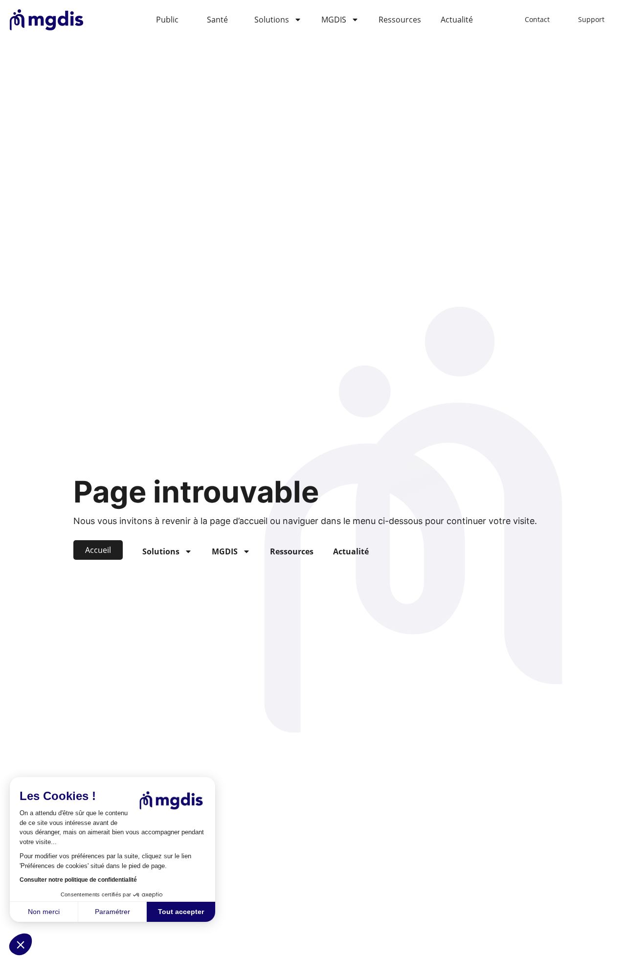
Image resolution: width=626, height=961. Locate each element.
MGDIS (333, 19)
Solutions (271, 19)
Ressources (400, 19)
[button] (20, 944)
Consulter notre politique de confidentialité (78, 879)
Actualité (457, 19)
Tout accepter (181, 911)
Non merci (44, 911)
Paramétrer (112, 911)
